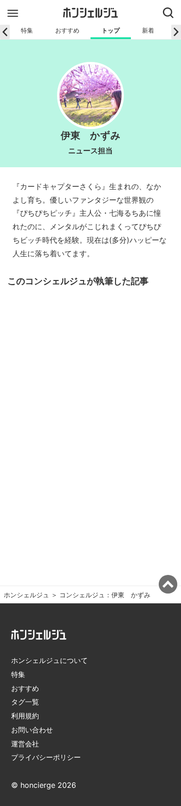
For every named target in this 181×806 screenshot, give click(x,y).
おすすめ (67, 30)
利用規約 (25, 715)
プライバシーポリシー (46, 757)
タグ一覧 (25, 701)
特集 (27, 30)
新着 (148, 30)
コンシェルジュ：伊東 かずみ (104, 595)
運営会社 (25, 743)
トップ (111, 30)
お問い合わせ (32, 729)
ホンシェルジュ (26, 595)
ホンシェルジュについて (49, 660)
